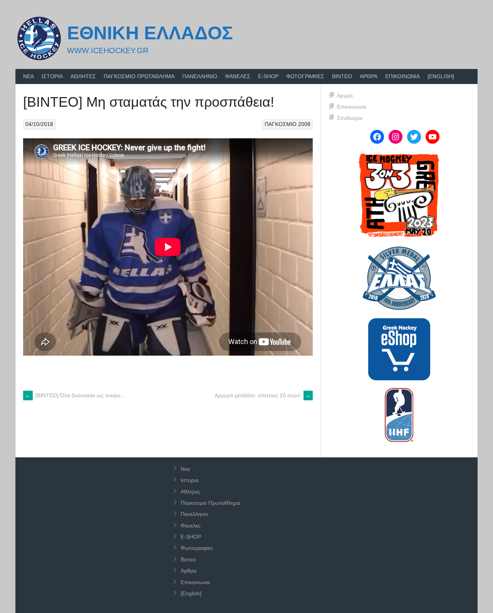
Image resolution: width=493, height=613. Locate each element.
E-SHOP (268, 76)
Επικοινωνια (402, 76)
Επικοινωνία (351, 107)
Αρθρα (368, 76)
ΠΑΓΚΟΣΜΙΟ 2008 (287, 124)
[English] (441, 76)
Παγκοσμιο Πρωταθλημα (139, 76)
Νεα (28, 76)
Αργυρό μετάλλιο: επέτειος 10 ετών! (263, 395)
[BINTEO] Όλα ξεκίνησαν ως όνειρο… (75, 395)
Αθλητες (83, 76)
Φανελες (237, 76)
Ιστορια (52, 76)
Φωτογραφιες (305, 76)
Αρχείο (345, 95)
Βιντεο (342, 76)
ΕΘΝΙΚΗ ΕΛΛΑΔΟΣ (150, 33)
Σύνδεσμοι (349, 118)
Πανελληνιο (199, 76)
